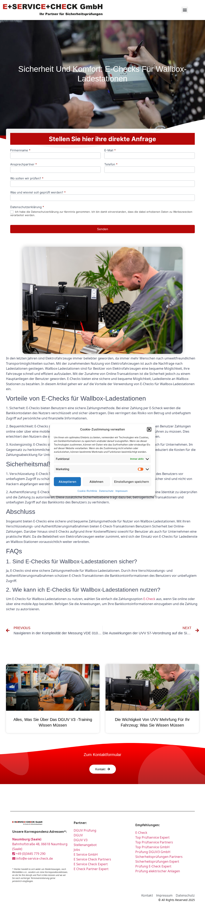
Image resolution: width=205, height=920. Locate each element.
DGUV (78, 835)
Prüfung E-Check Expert (153, 866)
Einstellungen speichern (131, 481)
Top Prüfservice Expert (152, 837)
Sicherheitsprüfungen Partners (159, 856)
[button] (149, 429)
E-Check (149, 599)
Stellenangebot (85, 845)
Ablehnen (96, 481)
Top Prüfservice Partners (154, 842)
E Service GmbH (86, 854)
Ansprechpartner (23, 164)
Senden (102, 229)
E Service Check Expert (91, 864)
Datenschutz (106, 490)
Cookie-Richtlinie (87, 490)
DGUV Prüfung (85, 830)
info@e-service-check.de (34, 858)
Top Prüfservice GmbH (152, 847)
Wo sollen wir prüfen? (26, 178)
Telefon (111, 164)
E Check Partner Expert (91, 869)
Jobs (77, 849)
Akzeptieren (67, 481)
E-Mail (110, 150)
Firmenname (20, 150)
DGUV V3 (80, 840)
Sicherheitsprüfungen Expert (157, 861)
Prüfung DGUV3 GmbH (152, 852)
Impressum (122, 490)
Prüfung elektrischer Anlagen (157, 871)
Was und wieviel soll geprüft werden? (38, 192)
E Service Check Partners (92, 859)
